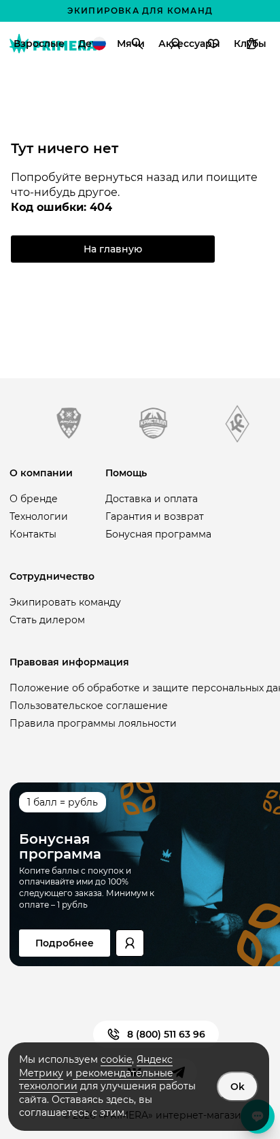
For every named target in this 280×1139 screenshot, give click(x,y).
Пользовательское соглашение (89, 705)
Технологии (39, 516)
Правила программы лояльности (93, 723)
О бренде (34, 499)
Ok (237, 1086)
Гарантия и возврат (154, 516)
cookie (116, 1059)
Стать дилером (47, 620)
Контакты (33, 534)
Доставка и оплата (151, 499)
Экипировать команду (65, 602)
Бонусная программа (158, 534)
